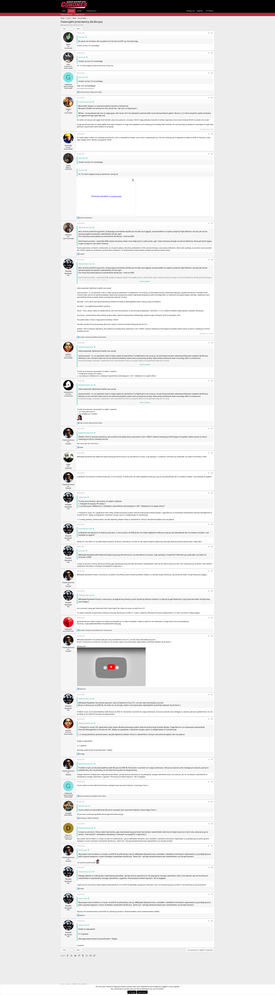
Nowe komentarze (67, 14)
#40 (212, 381)
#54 (212, 782)
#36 (212, 154)
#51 (212, 694)
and (86, 218)
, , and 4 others (91, 423)
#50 (212, 636)
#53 (212, 759)
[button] (83, 11)
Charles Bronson (67, 25)
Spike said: (81, 551)
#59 (212, 894)
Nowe (79, 11)
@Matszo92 (81, 646)
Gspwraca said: (83, 806)
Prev (64, 29)
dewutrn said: (82, 850)
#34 (212, 98)
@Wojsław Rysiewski (84, 456)
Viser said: (81, 37)
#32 (212, 53)
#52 (212, 719)
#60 (212, 921)
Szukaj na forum (79, 14)
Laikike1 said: (82, 497)
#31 (212, 33)
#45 (212, 524)
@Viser (81, 113)
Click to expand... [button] (145, 281)
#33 (212, 73)
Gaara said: (81, 57)
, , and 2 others (93, 796)
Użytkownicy (91, 11)
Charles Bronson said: (85, 102)
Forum (71, 11)
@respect (82, 108)
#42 (212, 453)
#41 (212, 428)
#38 (212, 260)
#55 (212, 802)
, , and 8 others (93, 337)
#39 (212, 343)
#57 (212, 846)
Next (78, 29)
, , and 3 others (91, 92)
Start (64, 11)
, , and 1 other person (96, 630)
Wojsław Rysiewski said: (85, 347)
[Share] (208, 33)
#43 (212, 473)
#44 (212, 493)
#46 (212, 546)
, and (89, 818)
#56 (212, 824)
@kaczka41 (82, 106)
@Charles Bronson (84, 621)
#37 (212, 223)
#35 (212, 134)
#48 (212, 591)
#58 (212, 867)
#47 (212, 571)
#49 (212, 618)
